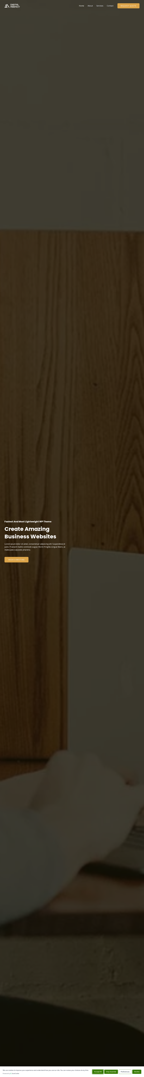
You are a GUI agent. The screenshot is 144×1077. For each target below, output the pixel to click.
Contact (110, 6)
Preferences (125, 1072)
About (90, 6)
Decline (137, 1072)
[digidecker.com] (12, 5)
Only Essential (111, 1072)
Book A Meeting (16, 559)
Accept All (98, 1072)
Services (99, 6)
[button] (128, 5)
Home (81, 6)
